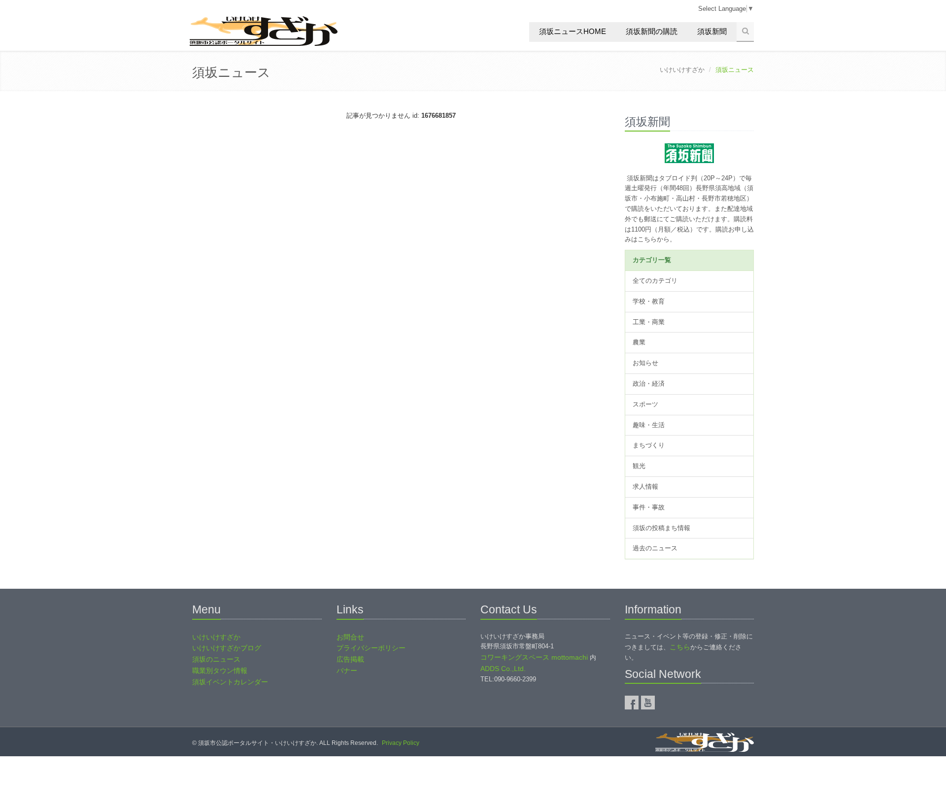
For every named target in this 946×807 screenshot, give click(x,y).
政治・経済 (649, 383)
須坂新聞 (712, 31)
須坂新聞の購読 (651, 31)
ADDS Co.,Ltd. (503, 668)
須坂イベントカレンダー (230, 682)
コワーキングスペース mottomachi (534, 657)
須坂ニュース (231, 72)
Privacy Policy (400, 743)
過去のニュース (655, 548)
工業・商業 (649, 322)
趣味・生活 (649, 425)
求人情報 (645, 486)
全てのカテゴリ (655, 280)
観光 (639, 466)
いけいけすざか (682, 69)
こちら (680, 647)
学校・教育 (649, 301)
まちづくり (649, 445)
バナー (347, 670)
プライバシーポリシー (371, 648)
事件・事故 (649, 507)
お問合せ (350, 637)
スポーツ (645, 404)
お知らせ (645, 363)
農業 (639, 342)
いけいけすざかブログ (226, 648)
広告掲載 (350, 659)
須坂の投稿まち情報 (661, 528)
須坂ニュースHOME (572, 31)
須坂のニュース (216, 659)
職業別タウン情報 (219, 670)
